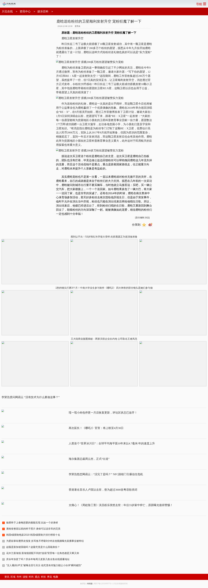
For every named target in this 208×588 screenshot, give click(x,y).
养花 (49, 576)
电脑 (55, 576)
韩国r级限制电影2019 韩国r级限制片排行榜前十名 (33, 535)
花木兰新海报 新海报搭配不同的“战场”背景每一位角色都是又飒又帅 (42, 553)
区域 (13, 576)
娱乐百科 (42, 11)
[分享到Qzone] (144, 224)
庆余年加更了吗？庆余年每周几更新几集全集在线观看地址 (38, 559)
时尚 (31, 576)
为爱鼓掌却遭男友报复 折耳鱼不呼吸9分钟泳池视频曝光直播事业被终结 (45, 541)
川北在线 (7, 11)
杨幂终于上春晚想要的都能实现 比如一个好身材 (32, 522)
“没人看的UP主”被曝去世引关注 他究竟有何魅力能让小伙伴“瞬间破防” (44, 565)
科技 (43, 576)
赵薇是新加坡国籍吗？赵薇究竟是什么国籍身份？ (33, 547)
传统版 (90, 584)
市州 (19, 576)
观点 (37, 576)
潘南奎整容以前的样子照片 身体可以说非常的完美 (33, 528)
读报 (25, 576)
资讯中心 (25, 11)
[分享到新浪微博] (150, 224)
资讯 (6, 576)
